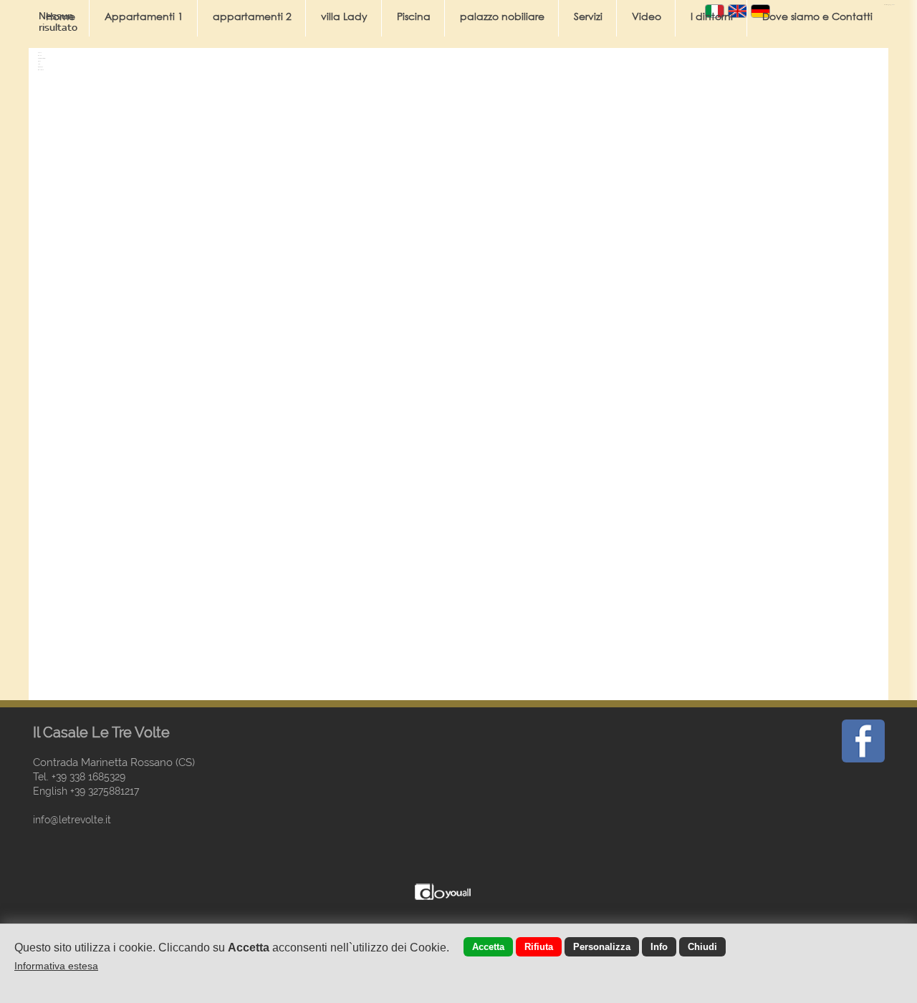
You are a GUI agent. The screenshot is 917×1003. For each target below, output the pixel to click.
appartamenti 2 (252, 16)
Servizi (588, 16)
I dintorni (712, 16)
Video (646, 16)
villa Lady (344, 16)
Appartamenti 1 (144, 16)
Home (60, 16)
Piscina (414, 16)
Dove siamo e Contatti (817, 16)
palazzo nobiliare (502, 16)
